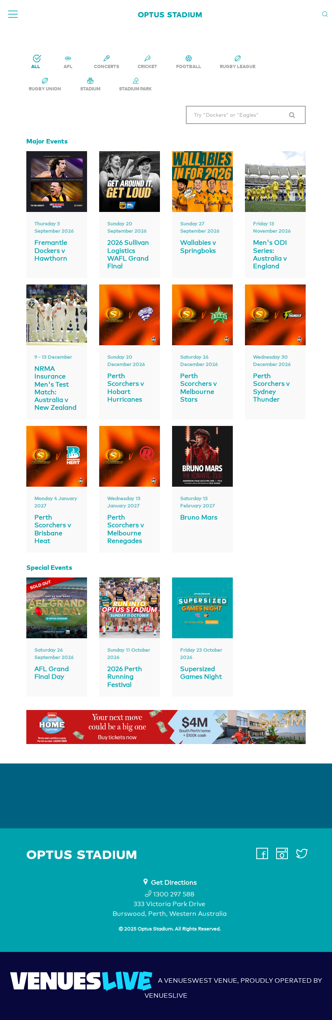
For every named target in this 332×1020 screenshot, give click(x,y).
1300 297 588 (172, 894)
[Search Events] (292, 115)
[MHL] (166, 727)
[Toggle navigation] (13, 14)
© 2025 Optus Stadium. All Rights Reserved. (170, 929)
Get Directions (174, 882)
